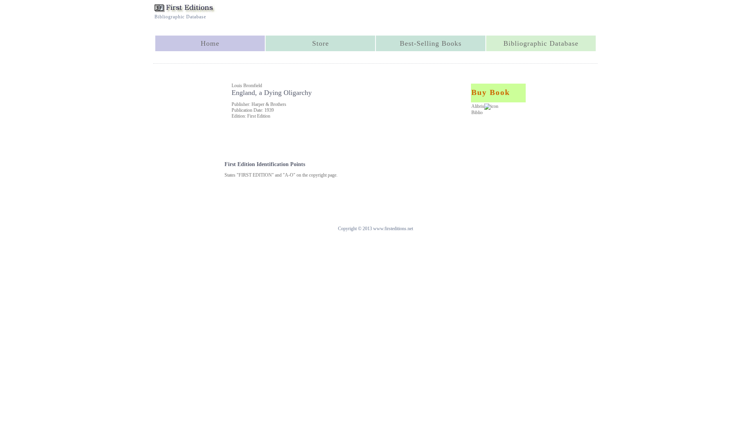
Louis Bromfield (247, 85)
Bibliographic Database (541, 43)
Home (210, 43)
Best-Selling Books (431, 43)
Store (320, 43)
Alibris (477, 106)
